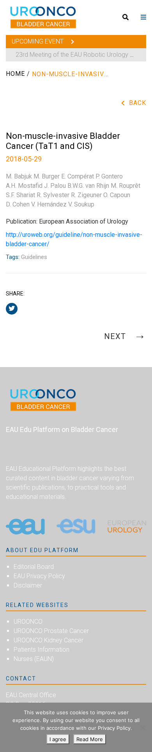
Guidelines (34, 257)
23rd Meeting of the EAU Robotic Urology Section (83, 54)
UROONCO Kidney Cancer (48, 640)
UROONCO (28, 621)
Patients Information (41, 649)
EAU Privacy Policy (39, 576)
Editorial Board (34, 566)
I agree (57, 739)
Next (116, 336)
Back (137, 103)
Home (15, 73)
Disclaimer (28, 585)
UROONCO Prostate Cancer (51, 631)
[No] (142, 727)
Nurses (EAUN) (34, 659)
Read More (89, 739)
